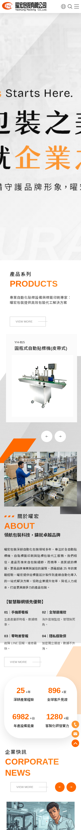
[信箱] (75, 734)
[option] (40, 135)
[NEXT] (71, 787)
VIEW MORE (24, 321)
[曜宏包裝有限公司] (24, 6)
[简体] (63, 6)
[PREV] (60, 787)
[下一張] (60, 436)
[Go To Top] (75, 743)
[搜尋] (70, 6)
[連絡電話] (75, 724)
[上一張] (46, 436)
